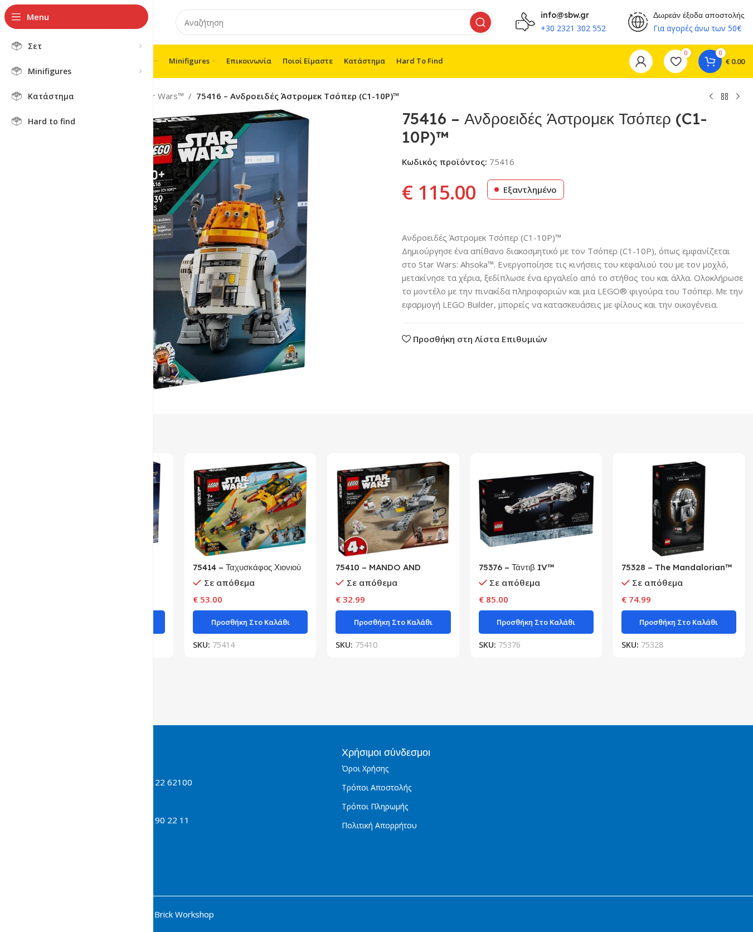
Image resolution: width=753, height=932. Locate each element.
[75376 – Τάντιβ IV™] (536, 509)
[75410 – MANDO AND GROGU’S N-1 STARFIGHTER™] (393, 509)
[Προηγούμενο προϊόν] (711, 97)
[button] (250, 622)
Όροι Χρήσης (365, 768)
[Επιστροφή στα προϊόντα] (724, 97)
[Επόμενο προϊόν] (738, 97)
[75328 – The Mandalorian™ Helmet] (678, 509)
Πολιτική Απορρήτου (379, 825)
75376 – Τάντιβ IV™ (516, 567)
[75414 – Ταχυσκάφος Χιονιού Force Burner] (250, 509)
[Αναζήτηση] (480, 22)
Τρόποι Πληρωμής (375, 806)
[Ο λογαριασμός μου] (641, 61)
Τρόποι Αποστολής (376, 787)
